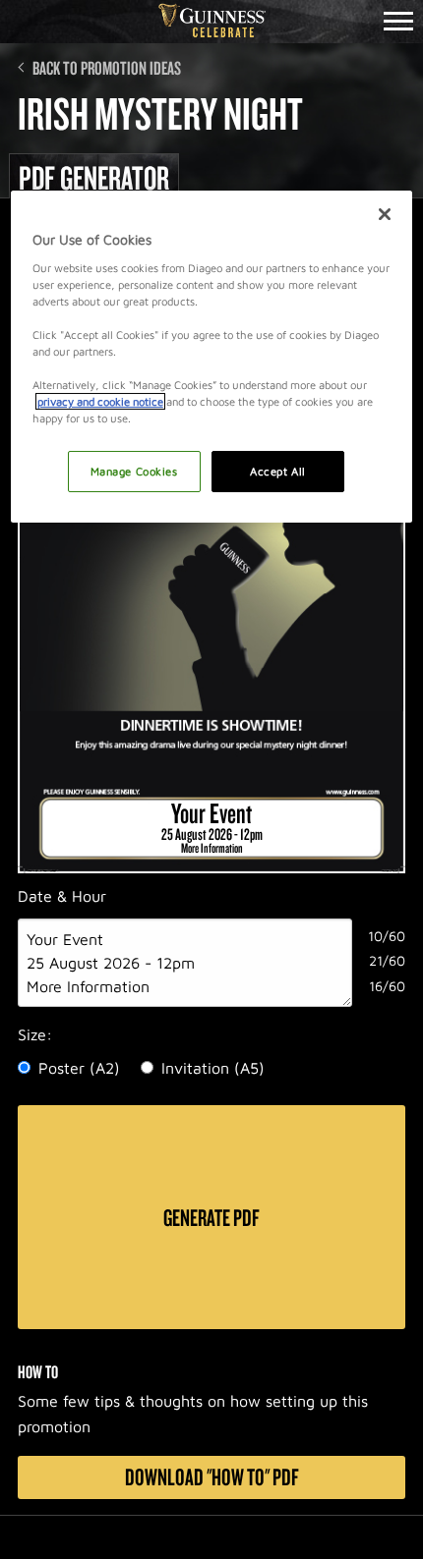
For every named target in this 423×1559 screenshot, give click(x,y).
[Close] (384, 214)
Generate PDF (211, 1217)
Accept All (278, 471)
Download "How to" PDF (212, 1476)
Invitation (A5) (213, 1068)
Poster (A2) (79, 1068)
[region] (212, 357)
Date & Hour (62, 896)
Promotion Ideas (131, 68)
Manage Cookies (134, 471)
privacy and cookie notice (100, 401)
